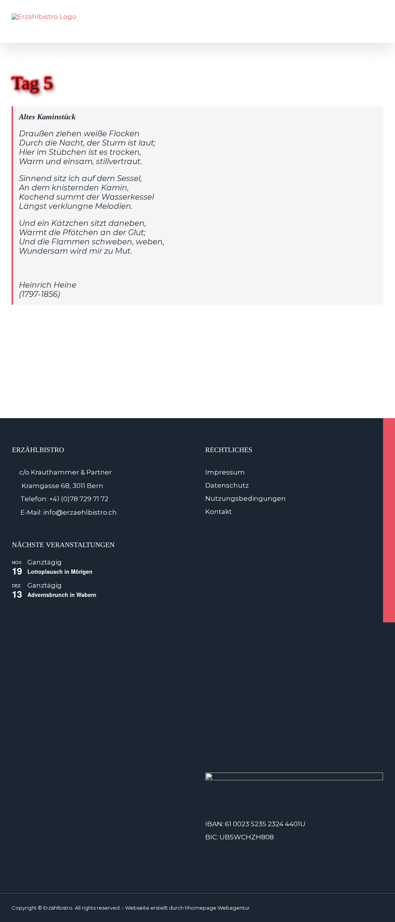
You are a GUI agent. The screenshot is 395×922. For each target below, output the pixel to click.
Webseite (137, 908)
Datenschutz (227, 485)
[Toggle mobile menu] (380, 25)
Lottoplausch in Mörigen (60, 571)
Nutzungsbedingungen (245, 498)
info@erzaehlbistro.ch (80, 512)
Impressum (225, 472)
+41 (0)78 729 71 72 (78, 499)
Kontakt (218, 511)
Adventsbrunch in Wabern (61, 594)
